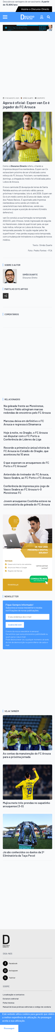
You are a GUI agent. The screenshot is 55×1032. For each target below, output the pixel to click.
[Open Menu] (5, 17)
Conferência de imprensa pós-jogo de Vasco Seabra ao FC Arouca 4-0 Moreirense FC (26, 489)
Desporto (41, 98)
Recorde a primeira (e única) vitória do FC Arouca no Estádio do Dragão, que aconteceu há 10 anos (27, 451)
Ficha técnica (8, 1003)
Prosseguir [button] (9, 1028)
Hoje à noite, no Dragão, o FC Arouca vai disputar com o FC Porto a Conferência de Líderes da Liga (26, 436)
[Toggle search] (48, 17)
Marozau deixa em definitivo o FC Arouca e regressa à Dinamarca (24, 422)
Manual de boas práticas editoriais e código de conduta (27, 1007)
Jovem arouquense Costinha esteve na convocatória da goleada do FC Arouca (27, 502)
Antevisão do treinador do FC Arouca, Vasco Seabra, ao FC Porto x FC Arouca (27, 476)
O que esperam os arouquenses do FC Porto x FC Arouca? (26, 464)
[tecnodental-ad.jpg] (27, 27)
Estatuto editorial (10, 999)
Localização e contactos (13, 995)
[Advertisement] (27, 59)
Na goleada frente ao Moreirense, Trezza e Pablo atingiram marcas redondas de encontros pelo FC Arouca (27, 409)
